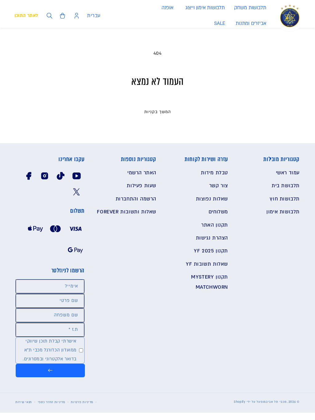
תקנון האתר (214, 225)
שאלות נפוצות (212, 199)
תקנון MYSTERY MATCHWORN (209, 282)
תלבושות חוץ (285, 199)
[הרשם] (50, 370)
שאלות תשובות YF (207, 264)
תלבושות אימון (283, 211)
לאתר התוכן (26, 15)
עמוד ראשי (288, 172)
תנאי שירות (23, 402)
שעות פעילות (141, 185)
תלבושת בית (286, 185)
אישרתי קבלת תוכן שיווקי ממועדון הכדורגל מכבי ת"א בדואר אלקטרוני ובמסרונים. (50, 350)
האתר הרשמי (141, 172)
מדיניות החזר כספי (51, 402)
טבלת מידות (214, 172)
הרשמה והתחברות (136, 199)
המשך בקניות (157, 112)
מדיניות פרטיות (82, 402)
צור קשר (218, 185)
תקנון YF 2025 (211, 251)
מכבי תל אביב (276, 402)
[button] (250, 8)
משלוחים (218, 211)
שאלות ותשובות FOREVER (126, 211)
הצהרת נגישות (212, 238)
